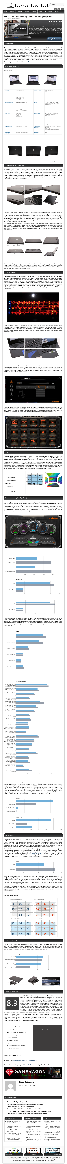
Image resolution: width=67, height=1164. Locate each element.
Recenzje (12, 11)
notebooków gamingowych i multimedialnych (24, 1060)
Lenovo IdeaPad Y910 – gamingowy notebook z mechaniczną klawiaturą (52, 1136)
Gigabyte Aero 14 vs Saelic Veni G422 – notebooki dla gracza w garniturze (52, 1127)
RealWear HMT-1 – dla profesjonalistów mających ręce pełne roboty (25, 1104)
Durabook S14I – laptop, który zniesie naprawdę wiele (21, 1102)
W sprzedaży (48, 11)
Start (5, 11)
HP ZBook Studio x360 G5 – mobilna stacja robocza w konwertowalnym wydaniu (29, 1111)
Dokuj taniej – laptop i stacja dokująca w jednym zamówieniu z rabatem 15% (33, 1141)
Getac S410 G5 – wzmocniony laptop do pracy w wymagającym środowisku (33, 1126)
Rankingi (34, 11)
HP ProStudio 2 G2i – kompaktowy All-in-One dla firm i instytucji (33, 1131)
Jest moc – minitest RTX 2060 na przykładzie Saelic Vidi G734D (24, 1109)
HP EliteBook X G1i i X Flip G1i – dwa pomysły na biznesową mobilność (33, 1136)
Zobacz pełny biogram (27, 1085)
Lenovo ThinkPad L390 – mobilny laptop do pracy (20, 1106)
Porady (27, 11)
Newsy (40, 11)
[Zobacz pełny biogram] (36, 1085)
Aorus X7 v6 (34, 161)
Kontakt (57, 11)
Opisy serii (19, 11)
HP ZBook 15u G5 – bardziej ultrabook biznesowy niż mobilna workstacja (27, 1113)
